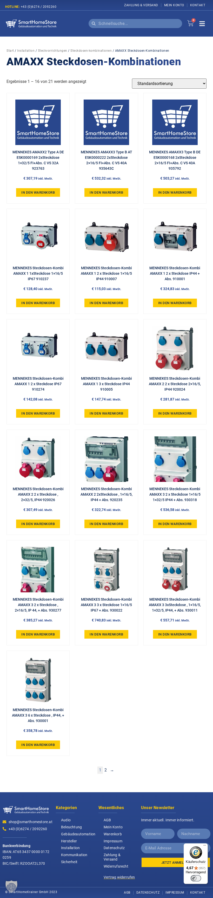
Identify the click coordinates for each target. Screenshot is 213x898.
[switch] (196, 878)
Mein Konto (174, 5)
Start (10, 51)
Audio (66, 820)
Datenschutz (114, 848)
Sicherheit (69, 862)
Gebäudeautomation (77, 834)
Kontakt (197, 5)
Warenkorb (113, 834)
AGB (107, 820)
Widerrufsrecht (116, 866)
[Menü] (205, 846)
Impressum (113, 841)
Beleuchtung (71, 827)
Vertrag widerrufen (119, 877)
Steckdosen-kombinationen (91, 51)
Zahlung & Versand (141, 5)
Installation (26, 51)
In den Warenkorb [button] (38, 192)
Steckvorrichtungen (52, 51)
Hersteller (69, 841)
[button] (11, 886)
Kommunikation (74, 855)
